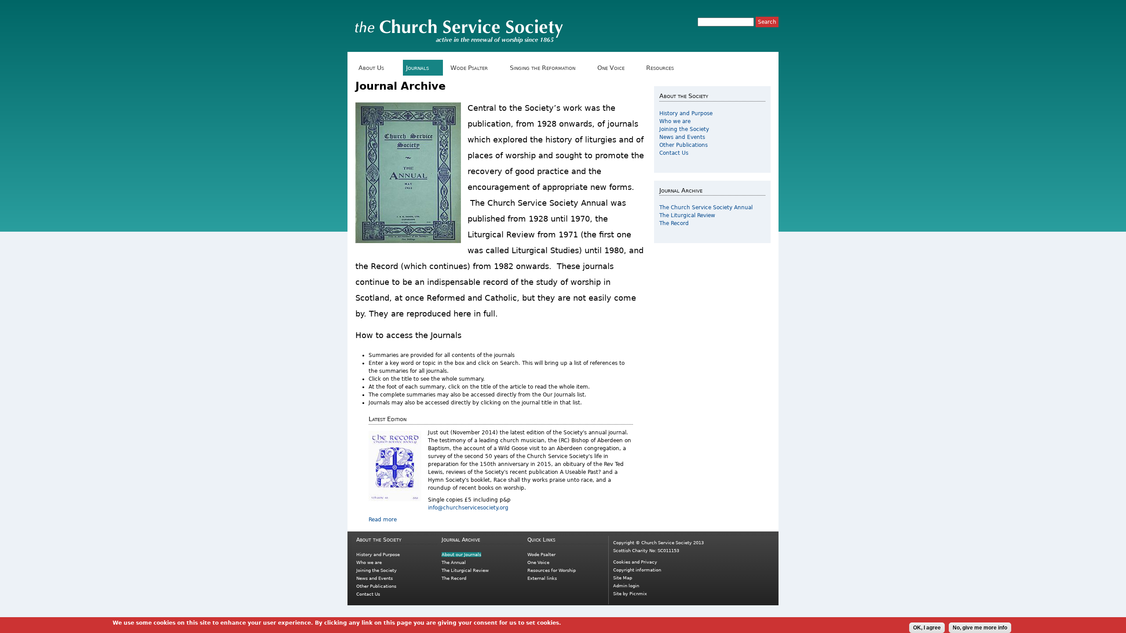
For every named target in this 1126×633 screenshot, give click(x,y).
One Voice (609, 68)
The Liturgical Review (687, 215)
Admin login (626, 585)
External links (542, 578)
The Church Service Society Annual (706, 207)
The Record (674, 223)
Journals (416, 68)
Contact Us (673, 153)
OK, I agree (927, 628)
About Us (369, 68)
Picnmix (638, 593)
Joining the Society (684, 129)
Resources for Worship (551, 570)
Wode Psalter (467, 68)
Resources (658, 68)
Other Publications (683, 145)
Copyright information (637, 570)
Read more (383, 520)
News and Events (682, 137)
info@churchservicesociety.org (468, 508)
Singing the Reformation (541, 68)
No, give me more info (980, 628)
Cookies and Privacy (635, 562)
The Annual (454, 562)
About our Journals (461, 554)
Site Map (622, 577)
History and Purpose (686, 113)
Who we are (675, 121)
